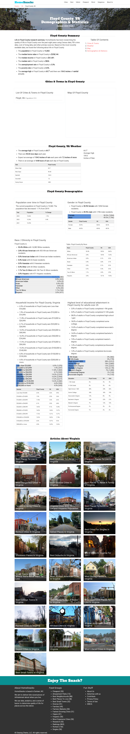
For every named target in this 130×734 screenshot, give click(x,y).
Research (56, 722)
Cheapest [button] (86, 2)
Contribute (91, 696)
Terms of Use (92, 701)
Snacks (24, 2)
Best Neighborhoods (61, 696)
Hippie (55, 714)
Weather (90, 46)
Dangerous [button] (101, 2)
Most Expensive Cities (61, 719)
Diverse (56, 704)
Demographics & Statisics (97, 51)
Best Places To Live (60, 699)
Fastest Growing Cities (61, 712)
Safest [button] (78, 2)
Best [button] (71, 2)
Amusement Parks (60, 694)
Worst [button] (93, 2)
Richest (56, 727)
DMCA (89, 704)
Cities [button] (66, 2)
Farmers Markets (59, 709)
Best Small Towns (60, 701)
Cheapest (56, 691)
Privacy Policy (92, 699)
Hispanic (56, 717)
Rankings (56, 724)
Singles (55, 729)
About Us (110, 2)
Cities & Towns (93, 43)
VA (22, 6)
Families (56, 707)
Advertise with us (94, 694)
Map (89, 48)
